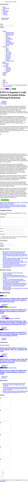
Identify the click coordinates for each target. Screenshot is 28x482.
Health (4, 73)
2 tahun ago (4, 101)
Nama (2, 228)
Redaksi (5, 13)
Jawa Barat (8, 51)
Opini (4, 75)
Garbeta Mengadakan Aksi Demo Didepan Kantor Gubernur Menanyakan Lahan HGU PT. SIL (15, 277)
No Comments (3, 103)
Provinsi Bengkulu (10, 42)
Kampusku (8, 69)
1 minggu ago (4, 353)
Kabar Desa (8, 68)
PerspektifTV (6, 63)
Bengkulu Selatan (10, 32)
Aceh (7, 48)
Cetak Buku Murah (7, 288)
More (4, 9)
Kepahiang (8, 37)
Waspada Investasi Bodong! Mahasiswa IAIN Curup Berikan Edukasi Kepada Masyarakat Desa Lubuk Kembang (14, 280)
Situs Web (2, 234)
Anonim (5, 275)
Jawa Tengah (9, 53)
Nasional (5, 46)
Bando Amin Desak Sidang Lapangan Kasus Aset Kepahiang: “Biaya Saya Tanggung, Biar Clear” (14, 252)
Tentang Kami (6, 8)
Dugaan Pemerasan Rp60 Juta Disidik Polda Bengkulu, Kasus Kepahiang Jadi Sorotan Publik (15, 259)
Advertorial (5, 66)
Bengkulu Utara (9, 35)
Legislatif (8, 71)
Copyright (5, 14)
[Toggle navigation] (0, 23)
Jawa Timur (8, 54)
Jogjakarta (8, 55)
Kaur (7, 36)
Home (4, 6)
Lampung (8, 58)
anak (4, 272)
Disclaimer (5, 12)
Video (7, 64)
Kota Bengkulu (9, 38)
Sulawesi (8, 59)
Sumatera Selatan (10, 60)
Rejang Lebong (9, 44)
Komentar (2, 216)
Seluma (7, 45)
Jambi (7, 50)
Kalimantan (8, 57)
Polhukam (5, 72)
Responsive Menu (4, 4)
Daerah (4, 31)
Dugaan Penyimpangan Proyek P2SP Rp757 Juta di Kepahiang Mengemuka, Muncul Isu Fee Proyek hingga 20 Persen (14, 266)
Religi (4, 62)
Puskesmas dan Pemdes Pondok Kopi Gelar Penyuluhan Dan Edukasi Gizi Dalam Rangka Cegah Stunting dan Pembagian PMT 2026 (15, 262)
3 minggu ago (4, 304)
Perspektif (3, 102)
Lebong (7, 40)
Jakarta (7, 49)
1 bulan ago (4, 327)
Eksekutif (8, 67)
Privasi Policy (6, 10)
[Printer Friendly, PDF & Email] (5, 200)
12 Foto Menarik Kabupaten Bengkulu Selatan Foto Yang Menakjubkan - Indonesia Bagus (14, 283)
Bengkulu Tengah (10, 33)
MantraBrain (3, 481)
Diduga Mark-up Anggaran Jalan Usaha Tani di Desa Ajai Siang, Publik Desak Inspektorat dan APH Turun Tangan (15, 255)
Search (1, 24)
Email (2, 231)
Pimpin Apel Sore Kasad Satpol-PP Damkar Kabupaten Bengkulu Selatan (14, 286)
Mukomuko (8, 41)
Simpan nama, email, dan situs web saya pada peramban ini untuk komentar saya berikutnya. (13, 237)
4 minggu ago (4, 315)
